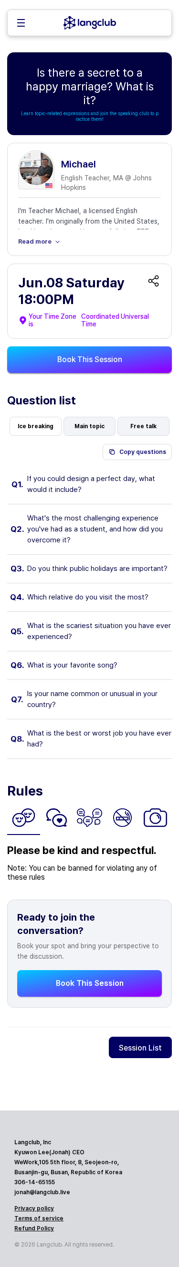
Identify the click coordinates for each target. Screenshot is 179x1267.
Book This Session (89, 359)
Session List (140, 1047)
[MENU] (21, 24)
